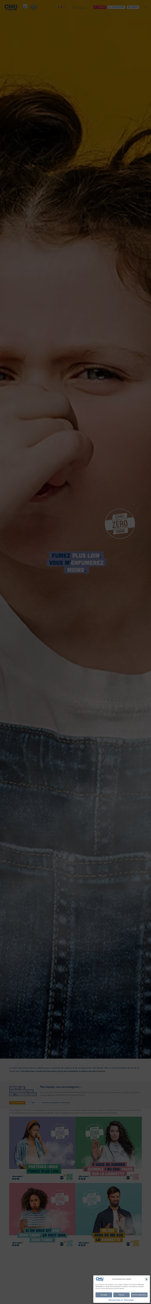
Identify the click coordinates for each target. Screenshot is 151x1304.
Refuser (121, 1295)
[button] (146, 1279)
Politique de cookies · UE (116, 1300)
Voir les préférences (139, 1295)
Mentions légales (129, 1300)
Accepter (104, 1295)
